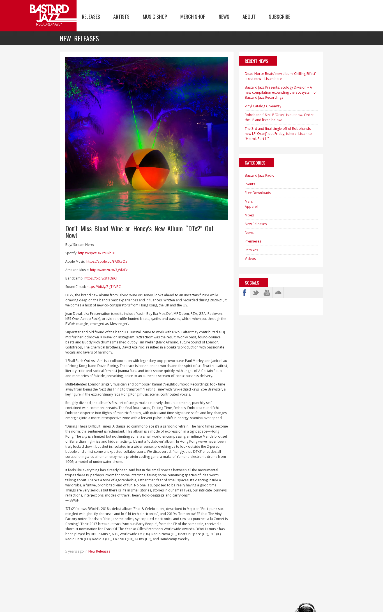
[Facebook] (244, 292)
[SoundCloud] (278, 292)
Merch (250, 201)
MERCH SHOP (193, 16)
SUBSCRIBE (279, 16)
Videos (250, 258)
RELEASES (91, 16)
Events (250, 184)
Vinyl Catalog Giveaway (263, 106)
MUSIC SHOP (155, 16)
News (249, 232)
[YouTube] (267, 292)
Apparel (251, 206)
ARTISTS (121, 16)
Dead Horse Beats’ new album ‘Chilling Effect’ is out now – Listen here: (280, 76)
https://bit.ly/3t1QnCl (100, 278)
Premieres (253, 241)
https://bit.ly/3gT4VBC (104, 286)
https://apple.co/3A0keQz (106, 261)
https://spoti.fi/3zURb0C (97, 253)
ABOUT (249, 16)
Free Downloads (258, 192)
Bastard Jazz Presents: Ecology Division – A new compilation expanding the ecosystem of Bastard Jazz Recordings (281, 92)
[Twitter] (255, 292)
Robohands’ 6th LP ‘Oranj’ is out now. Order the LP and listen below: (279, 117)
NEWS (224, 16)
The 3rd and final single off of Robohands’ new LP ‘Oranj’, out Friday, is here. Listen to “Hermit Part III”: (278, 133)
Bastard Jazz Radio (259, 175)
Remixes (251, 250)
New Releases (99, 551)
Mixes (249, 215)
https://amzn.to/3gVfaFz (109, 269)
